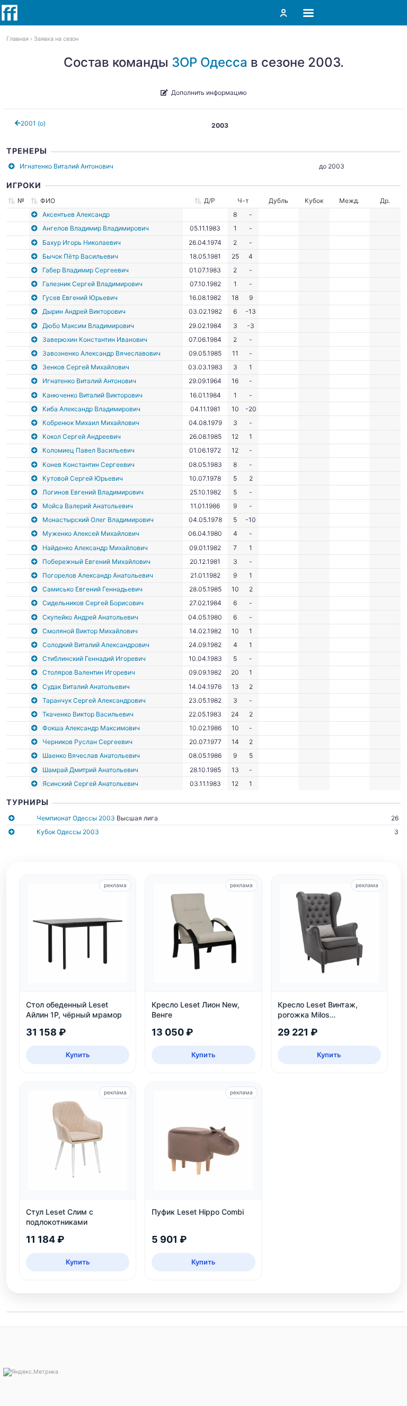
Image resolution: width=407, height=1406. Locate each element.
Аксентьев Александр (76, 214)
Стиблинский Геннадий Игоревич (94, 658)
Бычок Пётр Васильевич (80, 256)
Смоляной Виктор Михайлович (90, 631)
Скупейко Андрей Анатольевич (90, 617)
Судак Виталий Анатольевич (86, 687)
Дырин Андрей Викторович (84, 311)
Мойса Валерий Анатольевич (87, 506)
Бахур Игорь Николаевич (81, 242)
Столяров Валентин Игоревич (88, 672)
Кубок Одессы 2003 (68, 832)
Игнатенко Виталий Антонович (66, 166)
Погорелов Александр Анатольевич (97, 575)
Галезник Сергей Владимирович (92, 284)
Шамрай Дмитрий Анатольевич (90, 770)
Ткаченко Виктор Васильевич (88, 714)
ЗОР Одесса (209, 62)
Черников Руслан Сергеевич (87, 742)
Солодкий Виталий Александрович (95, 645)
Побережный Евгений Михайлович (96, 561)
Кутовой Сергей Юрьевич (82, 478)
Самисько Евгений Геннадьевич (92, 589)
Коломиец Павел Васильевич (88, 450)
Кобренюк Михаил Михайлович (90, 423)
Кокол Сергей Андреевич (81, 436)
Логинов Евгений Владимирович (93, 492)
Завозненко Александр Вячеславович (101, 353)
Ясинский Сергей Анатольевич (90, 784)
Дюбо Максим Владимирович (88, 326)
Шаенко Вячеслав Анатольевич (91, 755)
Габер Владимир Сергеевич (85, 270)
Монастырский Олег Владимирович (98, 520)
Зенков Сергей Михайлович (85, 367)
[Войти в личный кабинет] (284, 13)
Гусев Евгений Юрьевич (80, 298)
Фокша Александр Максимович (91, 728)
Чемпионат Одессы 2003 (76, 818)
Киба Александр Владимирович (91, 409)
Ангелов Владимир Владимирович (95, 228)
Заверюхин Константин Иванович (94, 339)
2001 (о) (33, 123)
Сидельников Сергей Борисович (93, 603)
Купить (78, 1054)
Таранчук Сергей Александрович (94, 700)
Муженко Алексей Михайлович (90, 533)
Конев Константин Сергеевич (88, 464)
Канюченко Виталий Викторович (92, 395)
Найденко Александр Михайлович (95, 548)
